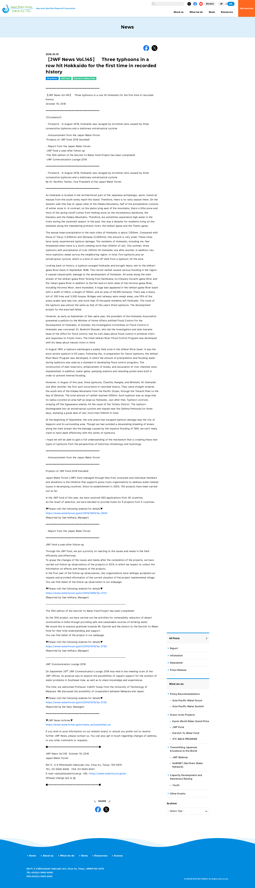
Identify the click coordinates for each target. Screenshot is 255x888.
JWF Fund (65, 78)
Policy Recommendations (185, 693)
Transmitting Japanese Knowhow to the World (183, 749)
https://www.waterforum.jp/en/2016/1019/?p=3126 (76, 702)
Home (32, 855)
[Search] (153, 4)
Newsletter (52, 78)
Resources (100, 855)
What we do (67, 855)
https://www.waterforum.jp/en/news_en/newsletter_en (78, 724)
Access (118, 855)
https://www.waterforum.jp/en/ (107, 773)
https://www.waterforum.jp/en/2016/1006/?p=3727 (76, 593)
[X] (189, 4)
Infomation (176, 655)
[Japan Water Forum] (17, 8)
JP (221, 4)
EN (230, 4)
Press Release (178, 669)
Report (174, 648)
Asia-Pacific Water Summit (188, 706)
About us (48, 855)
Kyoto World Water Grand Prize (190, 721)
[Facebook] (195, 4)
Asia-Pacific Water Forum (187, 700)
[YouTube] (201, 4)
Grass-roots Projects (182, 714)
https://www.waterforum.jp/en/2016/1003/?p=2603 (76, 513)
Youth (175, 785)
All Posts (174, 638)
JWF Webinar (180, 757)
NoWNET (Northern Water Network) (187, 765)
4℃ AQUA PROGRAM (184, 738)
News (84, 855)
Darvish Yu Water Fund (84, 78)
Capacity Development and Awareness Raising (186, 777)
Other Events (177, 793)
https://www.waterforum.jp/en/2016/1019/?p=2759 (76, 646)
